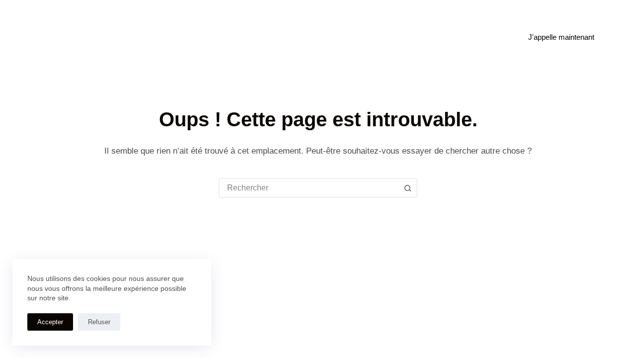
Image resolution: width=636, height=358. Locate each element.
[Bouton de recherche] (407, 188)
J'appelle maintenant (561, 37)
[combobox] (309, 188)
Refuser (99, 322)
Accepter (50, 322)
